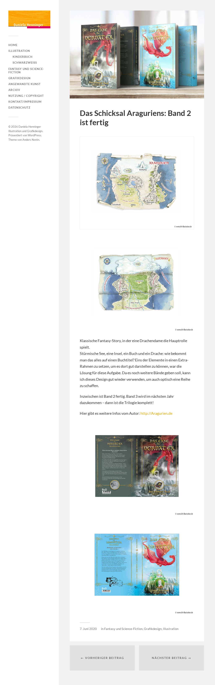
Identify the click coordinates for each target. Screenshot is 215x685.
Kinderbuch (23, 56)
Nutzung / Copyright (26, 95)
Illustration (19, 50)
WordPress (34, 135)
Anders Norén (30, 139)
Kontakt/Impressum (25, 101)
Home (12, 45)
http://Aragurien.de (156, 413)
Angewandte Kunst (24, 84)
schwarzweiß (25, 62)
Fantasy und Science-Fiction (26, 70)
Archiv (14, 90)
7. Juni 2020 (88, 629)
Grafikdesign (19, 78)
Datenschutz (19, 107)
